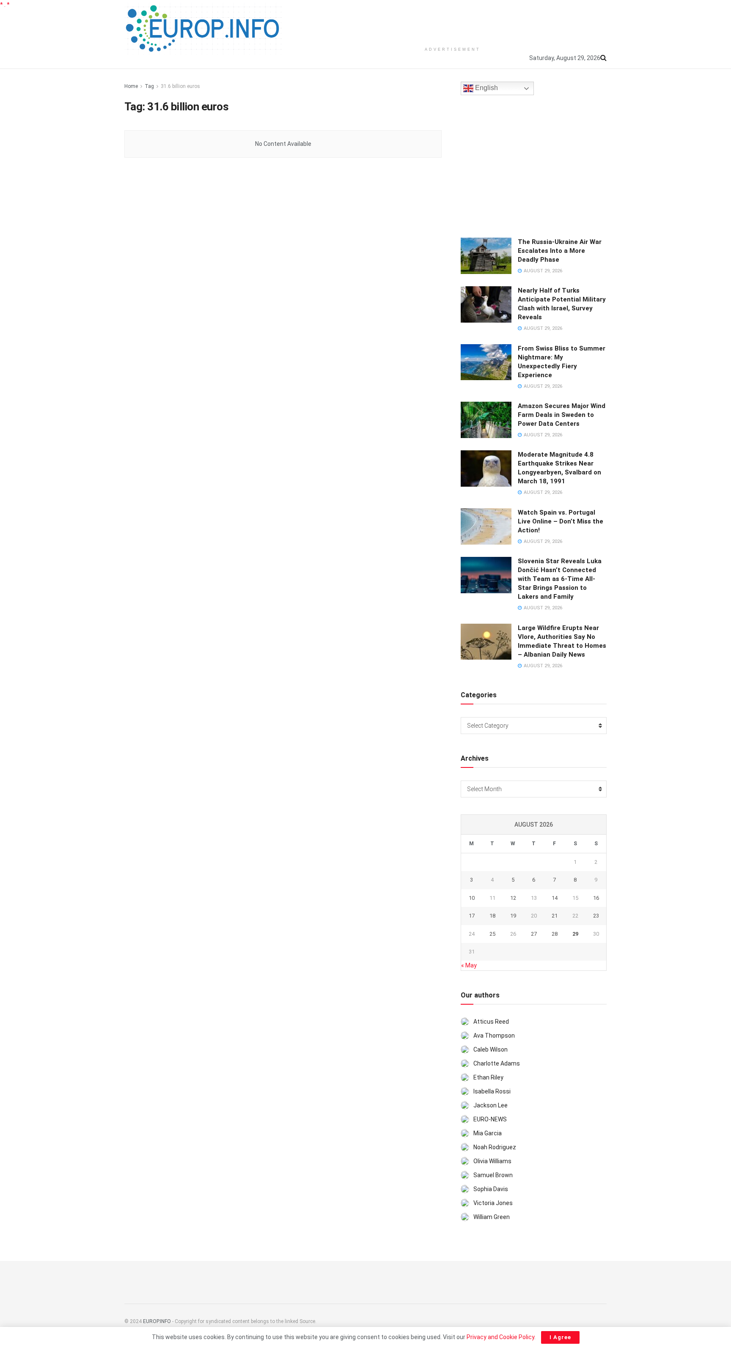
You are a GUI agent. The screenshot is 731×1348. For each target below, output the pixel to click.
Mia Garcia (487, 1133)
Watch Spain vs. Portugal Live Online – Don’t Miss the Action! (560, 521)
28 (555, 934)
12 (513, 898)
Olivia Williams (492, 1161)
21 (555, 915)
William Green (491, 1217)
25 (492, 934)
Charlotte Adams (496, 1063)
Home (131, 86)
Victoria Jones (493, 1203)
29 (575, 934)
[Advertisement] (453, 21)
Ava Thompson (494, 1035)
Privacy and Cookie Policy (500, 1337)
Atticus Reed (491, 1021)
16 (596, 898)
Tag (149, 86)
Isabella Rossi (492, 1091)
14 (555, 898)
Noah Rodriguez (494, 1147)
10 (472, 898)
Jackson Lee (490, 1105)
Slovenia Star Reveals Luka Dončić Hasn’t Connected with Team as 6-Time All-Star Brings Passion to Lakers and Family (560, 578)
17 (472, 915)
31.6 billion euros (180, 86)
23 (596, 915)
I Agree (560, 1337)
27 (534, 934)
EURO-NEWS (490, 1119)
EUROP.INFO (157, 1321)
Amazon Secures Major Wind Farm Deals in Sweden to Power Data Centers (561, 414)
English (485, 88)
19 (513, 915)
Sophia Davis (490, 1189)
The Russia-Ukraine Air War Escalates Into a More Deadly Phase (560, 250)
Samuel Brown (493, 1175)
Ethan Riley (488, 1077)
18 (492, 915)
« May (469, 965)
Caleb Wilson (490, 1049)
